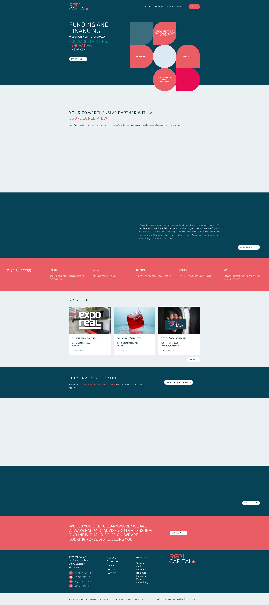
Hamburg (141, 576)
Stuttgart (141, 563)
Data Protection (174, 599)
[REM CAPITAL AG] (184, 558)
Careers (170, 6)
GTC (182, 599)
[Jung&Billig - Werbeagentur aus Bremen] (158, 599)
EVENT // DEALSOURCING (173, 338)
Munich (140, 579)
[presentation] (90, 320)
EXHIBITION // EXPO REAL (85, 338)
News (179, 6)
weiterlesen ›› (80, 350)
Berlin (139, 566)
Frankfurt (141, 573)
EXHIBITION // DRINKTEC (128, 338)
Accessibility (190, 599)
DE (185, 6)
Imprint (163, 599)
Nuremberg (142, 582)
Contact (194, 6)
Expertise (113, 561)
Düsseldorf (142, 569)
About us (149, 6)
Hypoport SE (103, 599)
